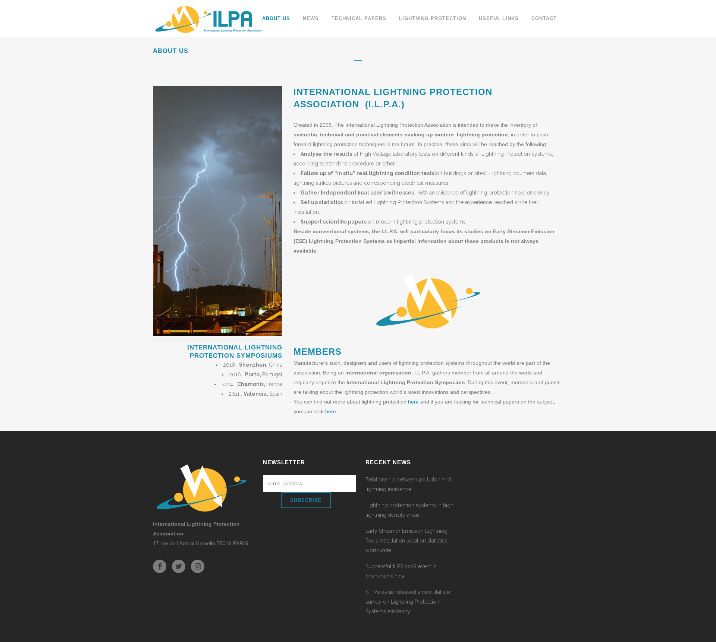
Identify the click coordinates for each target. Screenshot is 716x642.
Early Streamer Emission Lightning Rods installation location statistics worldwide (406, 540)
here (414, 402)
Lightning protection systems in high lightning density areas (409, 510)
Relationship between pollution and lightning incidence (408, 484)
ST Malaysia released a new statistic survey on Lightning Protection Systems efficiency (408, 601)
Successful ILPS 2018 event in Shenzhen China (401, 571)
